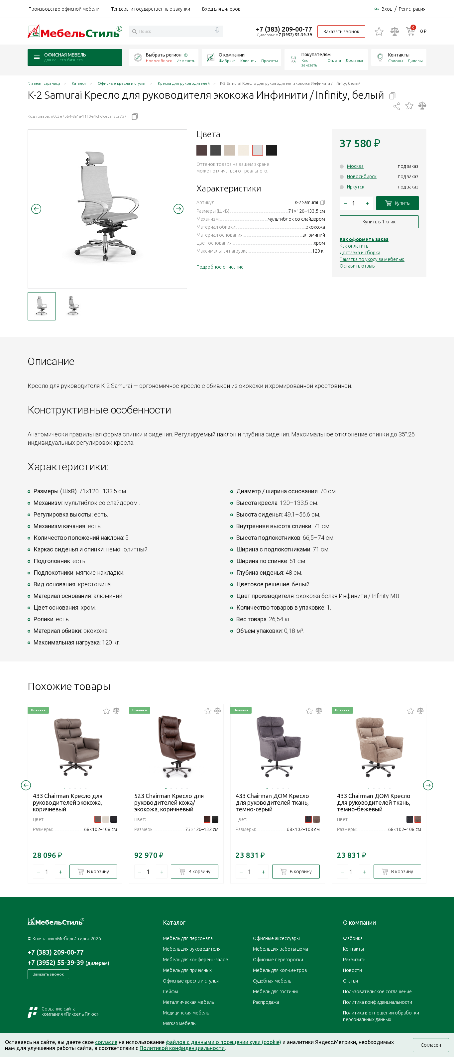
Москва (355, 166)
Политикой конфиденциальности (182, 1048)
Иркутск (355, 186)
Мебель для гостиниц (276, 991)
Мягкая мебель (179, 1023)
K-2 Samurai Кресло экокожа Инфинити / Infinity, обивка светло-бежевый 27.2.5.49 (229, 150)
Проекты (269, 61)
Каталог (174, 922)
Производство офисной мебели (64, 9)
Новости (352, 970)
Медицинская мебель (186, 1012)
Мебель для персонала (188, 938)
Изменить (185, 61)
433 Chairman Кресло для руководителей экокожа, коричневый (67, 802)
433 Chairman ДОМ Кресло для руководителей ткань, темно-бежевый (373, 802)
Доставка (354, 60)
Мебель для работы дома (280, 949)
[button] (36, 208)
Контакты (398, 55)
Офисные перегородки (278, 959)
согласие (106, 1042)
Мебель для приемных (187, 970)
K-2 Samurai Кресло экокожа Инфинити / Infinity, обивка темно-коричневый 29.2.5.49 (201, 150)
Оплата (334, 60)
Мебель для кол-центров (280, 970)
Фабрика (227, 61)
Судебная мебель (272, 981)
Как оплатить (354, 246)
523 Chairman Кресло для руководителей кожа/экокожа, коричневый (169, 802)
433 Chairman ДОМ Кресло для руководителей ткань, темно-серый (272, 802)
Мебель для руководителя (191, 949)
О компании (232, 55)
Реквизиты (355, 959)
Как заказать (309, 62)
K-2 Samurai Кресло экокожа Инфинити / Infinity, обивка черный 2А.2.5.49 (271, 150)
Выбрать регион (163, 55)
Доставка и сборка (360, 252)
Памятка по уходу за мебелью (372, 259)
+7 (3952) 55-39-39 (294, 35)
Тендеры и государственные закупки (150, 9)
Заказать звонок (341, 31)
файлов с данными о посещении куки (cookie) (223, 1042)
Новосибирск (362, 176)
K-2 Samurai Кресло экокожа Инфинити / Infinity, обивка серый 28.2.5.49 (215, 150)
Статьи (350, 981)
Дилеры (415, 61)
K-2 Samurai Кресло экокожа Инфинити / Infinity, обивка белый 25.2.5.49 (257, 150)
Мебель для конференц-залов (195, 959)
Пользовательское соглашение (377, 991)
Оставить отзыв (357, 266)
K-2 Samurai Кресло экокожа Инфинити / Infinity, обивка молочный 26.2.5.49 (243, 150)
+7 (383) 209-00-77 (284, 29)
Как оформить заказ (364, 239)
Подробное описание (220, 267)
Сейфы (170, 991)
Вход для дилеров (221, 9)
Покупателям (316, 54)
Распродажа (266, 1002)
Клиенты (248, 61)
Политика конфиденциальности (377, 1002)
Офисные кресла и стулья (191, 981)
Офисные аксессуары (276, 938)
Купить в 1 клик (379, 221)
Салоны (395, 61)
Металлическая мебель (188, 1002)
